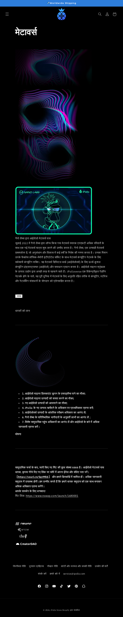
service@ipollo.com (74, 573)
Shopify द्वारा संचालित (71, 610)
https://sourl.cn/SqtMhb (33, 476)
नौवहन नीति (52, 566)
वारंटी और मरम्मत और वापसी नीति (76, 566)
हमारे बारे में (55, 573)
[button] (7, 14)
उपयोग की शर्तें (101, 566)
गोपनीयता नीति (19, 566)
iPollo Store (56, 610)
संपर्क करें (42, 573)
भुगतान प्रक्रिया (36, 566)
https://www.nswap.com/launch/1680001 (52, 495)
